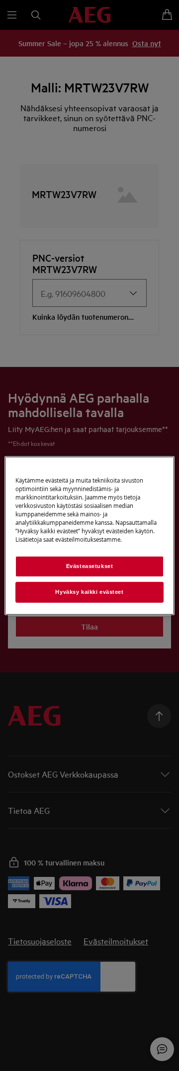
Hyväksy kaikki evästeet (89, 592)
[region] (89, 535)
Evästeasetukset (89, 566)
